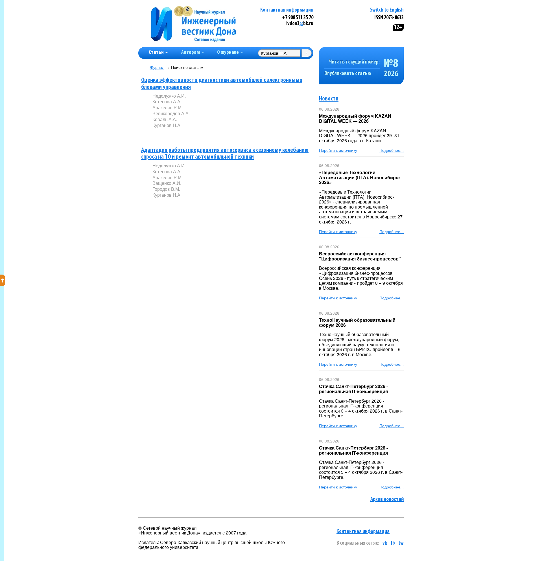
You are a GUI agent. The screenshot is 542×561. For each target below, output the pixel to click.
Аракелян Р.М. (167, 107)
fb (392, 543)
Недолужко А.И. (169, 96)
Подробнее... (391, 150)
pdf (195, 134)
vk (385, 543)
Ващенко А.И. (166, 183)
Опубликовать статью (347, 73)
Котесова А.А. (167, 101)
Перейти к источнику (338, 150)
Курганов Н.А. (167, 125)
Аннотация (163, 134)
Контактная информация (286, 10)
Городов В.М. (166, 189)
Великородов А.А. (171, 113)
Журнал (157, 67)
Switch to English (387, 10)
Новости (328, 99)
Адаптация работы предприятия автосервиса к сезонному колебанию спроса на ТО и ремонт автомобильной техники (225, 154)
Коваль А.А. (164, 119)
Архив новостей (387, 499)
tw (401, 543)
